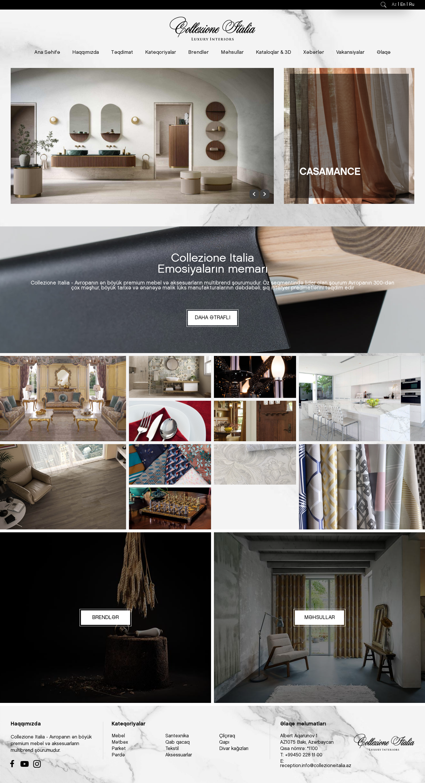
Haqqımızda (85, 52)
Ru (411, 5)
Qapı (224, 742)
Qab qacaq (177, 742)
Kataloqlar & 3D (273, 52)
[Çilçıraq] (255, 377)
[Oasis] (142, 136)
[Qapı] (255, 421)
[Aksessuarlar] (170, 508)
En (402, 5)
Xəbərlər (313, 52)
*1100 (312, 749)
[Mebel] (63, 398)
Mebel (118, 736)
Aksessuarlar (178, 755)
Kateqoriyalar (160, 52)
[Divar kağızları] (255, 464)
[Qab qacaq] (170, 421)
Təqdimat (122, 52)
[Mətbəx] (362, 398)
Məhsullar (232, 52)
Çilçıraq (227, 736)
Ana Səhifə (47, 52)
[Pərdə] (362, 486)
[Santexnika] (170, 377)
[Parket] (63, 486)
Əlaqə (384, 52)
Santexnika (177, 736)
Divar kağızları (233, 749)
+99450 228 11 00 (303, 755)
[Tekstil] (170, 464)
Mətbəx (120, 742)
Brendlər (198, 52)
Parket (119, 749)
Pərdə (118, 755)
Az (394, 5)
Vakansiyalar (350, 52)
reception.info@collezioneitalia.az (315, 766)
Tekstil (172, 749)
